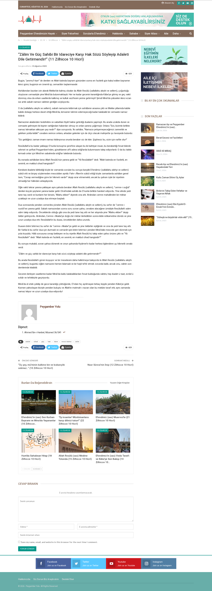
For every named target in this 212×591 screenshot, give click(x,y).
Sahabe (133, 33)
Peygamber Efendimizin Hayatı (37, 33)
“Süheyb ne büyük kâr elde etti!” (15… (174, 217)
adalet (27, 342)
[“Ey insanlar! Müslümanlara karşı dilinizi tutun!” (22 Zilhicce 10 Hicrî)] (76, 402)
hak (49, 342)
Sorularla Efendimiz (94, 33)
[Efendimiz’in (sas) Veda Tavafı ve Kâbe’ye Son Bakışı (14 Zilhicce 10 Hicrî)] (113, 441)
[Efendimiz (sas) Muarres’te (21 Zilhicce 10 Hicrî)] (113, 402)
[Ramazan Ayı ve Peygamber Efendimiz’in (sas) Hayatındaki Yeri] (147, 128)
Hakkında (117, 33)
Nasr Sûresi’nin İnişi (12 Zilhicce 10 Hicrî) (110, 364)
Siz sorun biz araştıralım (76, 7)
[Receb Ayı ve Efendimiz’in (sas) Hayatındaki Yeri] (147, 168)
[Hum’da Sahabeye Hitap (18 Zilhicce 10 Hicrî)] (38, 441)
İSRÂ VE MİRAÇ (163, 151)
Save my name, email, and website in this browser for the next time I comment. (59, 542)
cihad (36, 342)
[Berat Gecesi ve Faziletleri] (147, 141)
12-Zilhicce (24, 47)
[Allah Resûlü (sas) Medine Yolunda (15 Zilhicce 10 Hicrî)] (76, 441)
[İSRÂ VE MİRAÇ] (147, 154)
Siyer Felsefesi (70, 33)
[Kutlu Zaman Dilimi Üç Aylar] (147, 181)
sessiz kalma (66, 342)
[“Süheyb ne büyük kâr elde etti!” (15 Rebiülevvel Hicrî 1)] (147, 221)
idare (56, 342)
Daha (176, 33)
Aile (166, 33)
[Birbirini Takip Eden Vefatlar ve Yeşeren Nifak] (147, 194)
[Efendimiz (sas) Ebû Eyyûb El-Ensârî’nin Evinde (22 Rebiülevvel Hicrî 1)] (147, 208)
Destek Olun (94, 7)
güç (42, 342)
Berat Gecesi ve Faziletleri (169, 138)
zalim (77, 342)
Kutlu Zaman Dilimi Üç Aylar (170, 177)
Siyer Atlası (151, 33)
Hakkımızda (57, 7)
